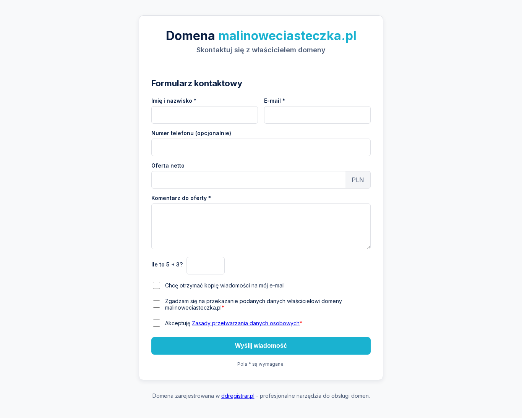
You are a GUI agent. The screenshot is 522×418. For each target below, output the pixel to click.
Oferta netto (168, 165)
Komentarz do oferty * (181, 198)
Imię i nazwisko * (173, 100)
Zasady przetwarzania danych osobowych (246, 323)
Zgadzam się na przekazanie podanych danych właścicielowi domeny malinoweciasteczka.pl (253, 304)
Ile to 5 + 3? (167, 264)
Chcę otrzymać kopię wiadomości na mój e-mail (225, 285)
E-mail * (274, 100)
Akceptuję (233, 323)
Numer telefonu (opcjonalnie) (191, 133)
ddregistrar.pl (238, 395)
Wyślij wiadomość (261, 345)
